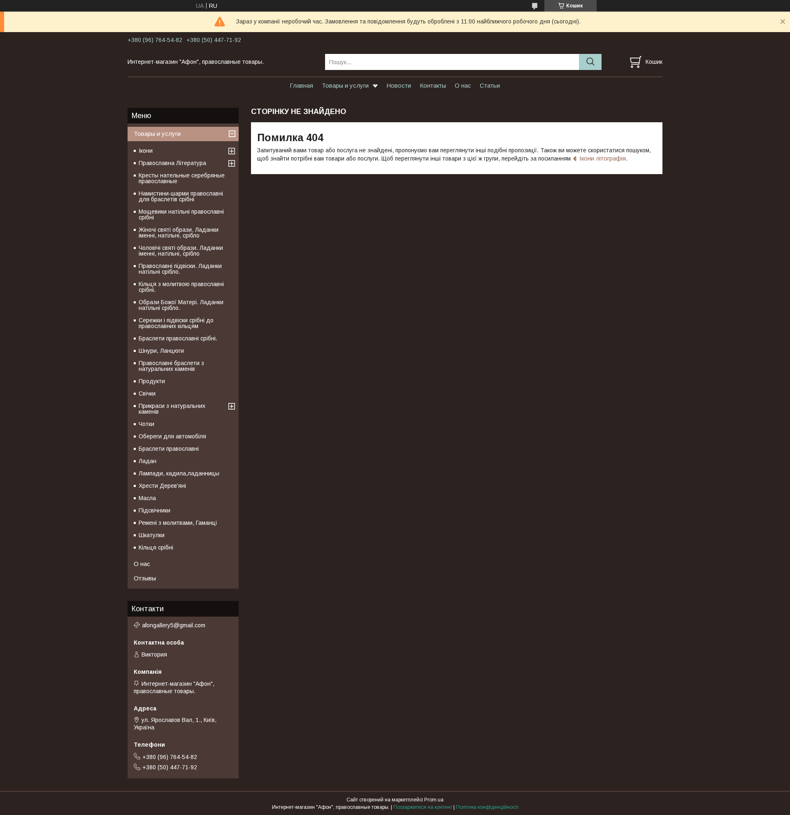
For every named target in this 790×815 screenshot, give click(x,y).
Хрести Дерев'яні (162, 485)
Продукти (152, 381)
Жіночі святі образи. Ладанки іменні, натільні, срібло (178, 232)
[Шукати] (590, 62)
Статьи (490, 85)
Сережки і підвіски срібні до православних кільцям (176, 323)
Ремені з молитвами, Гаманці (178, 522)
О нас (463, 85)
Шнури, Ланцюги (161, 350)
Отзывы (145, 578)
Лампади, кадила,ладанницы (179, 473)
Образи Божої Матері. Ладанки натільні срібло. (181, 305)
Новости (398, 85)
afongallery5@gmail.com (173, 625)
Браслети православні (169, 448)
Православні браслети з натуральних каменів (171, 366)
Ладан (147, 461)
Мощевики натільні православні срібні (181, 214)
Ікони (146, 150)
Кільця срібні (156, 547)
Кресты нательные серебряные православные (182, 178)
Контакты (433, 85)
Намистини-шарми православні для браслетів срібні (181, 196)
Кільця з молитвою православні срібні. (181, 287)
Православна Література (172, 163)
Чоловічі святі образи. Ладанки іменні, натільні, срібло (181, 250)
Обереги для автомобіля (172, 436)
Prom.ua (434, 800)
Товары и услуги (345, 85)
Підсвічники (154, 510)
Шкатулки (152, 535)
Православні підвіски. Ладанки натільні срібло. (180, 269)
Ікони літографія (602, 158)
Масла (147, 498)
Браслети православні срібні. (178, 338)
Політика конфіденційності (487, 807)
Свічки (147, 393)
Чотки (146, 424)
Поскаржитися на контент (422, 807)
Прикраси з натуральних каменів (172, 409)
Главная (301, 85)
